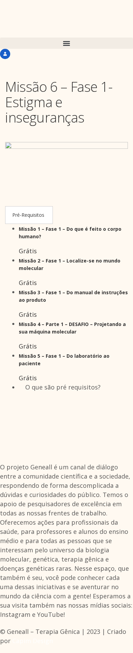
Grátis (28, 251)
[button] (66, 43)
